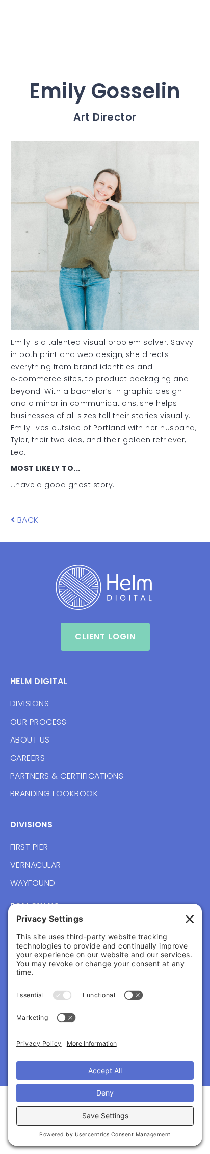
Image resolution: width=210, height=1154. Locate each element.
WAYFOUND (33, 883)
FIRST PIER (29, 847)
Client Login (105, 636)
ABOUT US (30, 740)
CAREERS (27, 758)
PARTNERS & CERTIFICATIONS (66, 776)
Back (25, 520)
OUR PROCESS (38, 722)
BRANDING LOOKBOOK (54, 794)
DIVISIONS (29, 703)
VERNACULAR (35, 865)
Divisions (31, 825)
